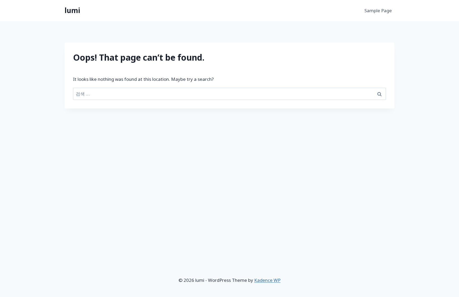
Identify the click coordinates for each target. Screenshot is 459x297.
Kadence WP (267, 280)
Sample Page (378, 10)
